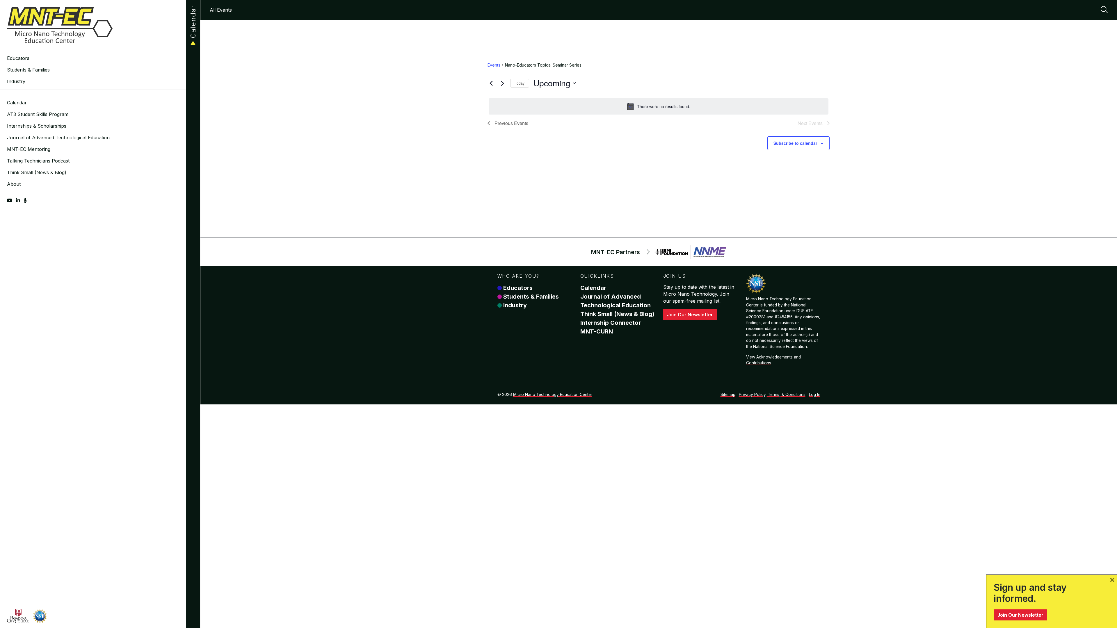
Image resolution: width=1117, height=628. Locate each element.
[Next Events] (502, 83)
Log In (814, 394)
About (14, 184)
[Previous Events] (491, 83)
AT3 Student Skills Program (37, 114)
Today (519, 83)
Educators (18, 58)
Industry (16, 81)
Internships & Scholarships (36, 126)
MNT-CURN (596, 331)
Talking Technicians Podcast (38, 161)
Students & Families (28, 70)
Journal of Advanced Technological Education (58, 137)
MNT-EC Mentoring (28, 149)
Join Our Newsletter (690, 314)
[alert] (658, 106)
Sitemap (728, 394)
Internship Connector (610, 322)
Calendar (17, 103)
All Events (221, 10)
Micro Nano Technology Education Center (552, 394)
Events (494, 65)
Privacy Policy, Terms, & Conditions (772, 394)
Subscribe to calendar (795, 143)
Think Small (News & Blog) (36, 172)
